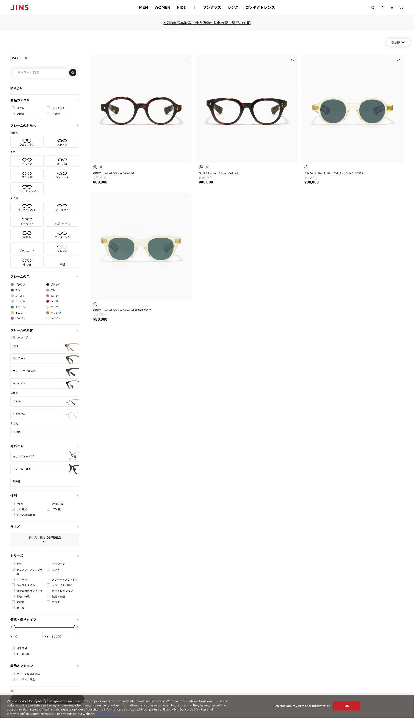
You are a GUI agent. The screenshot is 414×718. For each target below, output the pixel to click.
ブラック (55, 284)
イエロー (20, 312)
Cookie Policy (106, 713)
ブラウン (20, 284)
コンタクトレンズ (260, 7)
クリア (54, 307)
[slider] (13, 627)
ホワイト (55, 318)
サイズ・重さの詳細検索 (44, 537)
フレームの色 (20, 276)
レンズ (233, 7)
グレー (54, 290)
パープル (20, 318)
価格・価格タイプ (23, 619)
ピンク (54, 295)
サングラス (212, 7)
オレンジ (55, 312)
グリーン (20, 307)
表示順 (395, 42)
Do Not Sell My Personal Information (302, 705)
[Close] (407, 705)
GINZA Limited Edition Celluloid (113, 173)
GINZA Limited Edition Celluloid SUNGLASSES (333, 173)
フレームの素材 (21, 330)
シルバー (20, 301)
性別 (13, 495)
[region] (207, 706)
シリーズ (16, 555)
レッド (54, 301)
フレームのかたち (23, 125)
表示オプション (21, 665)
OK (347, 705)
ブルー (18, 290)
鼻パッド (16, 446)
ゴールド (20, 295)
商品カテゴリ (20, 100)
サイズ (15, 526)
